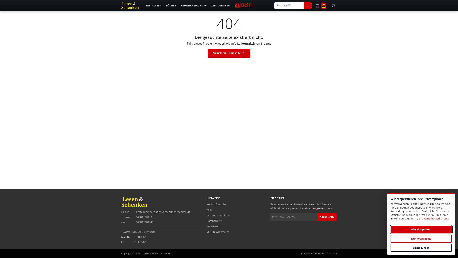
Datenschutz (214, 221)
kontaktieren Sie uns (256, 44)
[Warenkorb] (333, 5)
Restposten (154, 5)
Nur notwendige (421, 238)
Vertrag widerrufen (218, 231)
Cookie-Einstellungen (312, 253)
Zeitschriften (220, 5)
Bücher (171, 5)
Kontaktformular (216, 204)
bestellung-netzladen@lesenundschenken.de (163, 212)
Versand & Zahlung (218, 215)
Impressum (213, 226)
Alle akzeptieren (421, 229)
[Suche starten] (308, 5)
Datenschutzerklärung (435, 218)
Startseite (332, 253)
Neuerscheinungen (194, 5)
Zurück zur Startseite (229, 53)
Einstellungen (421, 247)
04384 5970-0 (144, 217)
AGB (209, 210)
